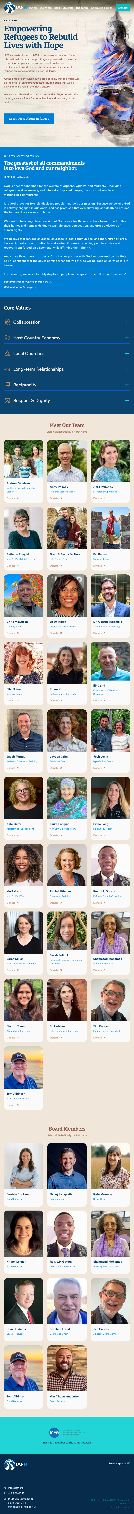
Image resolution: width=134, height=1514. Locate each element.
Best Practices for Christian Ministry (26, 281)
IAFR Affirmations (14, 177)
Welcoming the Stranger (19, 287)
